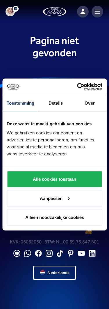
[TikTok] (59, 253)
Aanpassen (51, 198)
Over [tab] (89, 102)
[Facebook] (38, 253)
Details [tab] (56, 102)
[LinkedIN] (92, 253)
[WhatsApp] (27, 253)
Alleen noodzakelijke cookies (54, 217)
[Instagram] (49, 253)
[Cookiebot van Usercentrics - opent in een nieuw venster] (77, 87)
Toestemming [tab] (20, 102)
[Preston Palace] (54, 11)
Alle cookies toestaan (54, 179)
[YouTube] (81, 253)
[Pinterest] (70, 253)
